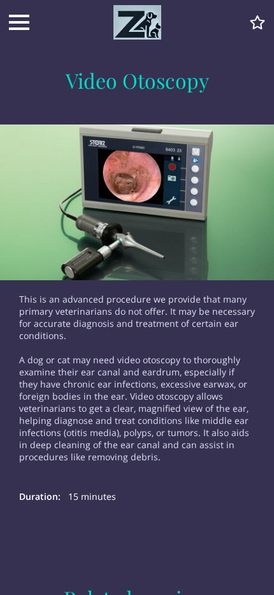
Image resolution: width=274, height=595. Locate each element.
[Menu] (19, 22)
